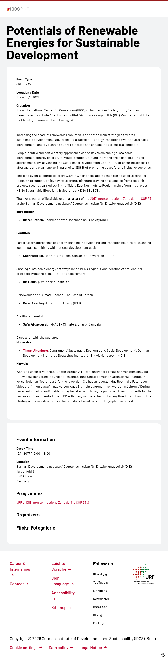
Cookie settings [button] (24, 647)
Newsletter (101, 599)
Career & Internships (20, 566)
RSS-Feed (100, 607)
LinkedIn (99, 590)
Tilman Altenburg (35, 350)
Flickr (97, 623)
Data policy (58, 647)
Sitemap (59, 607)
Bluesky (99, 574)
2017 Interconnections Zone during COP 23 (120, 198)
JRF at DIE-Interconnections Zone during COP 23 (51, 502)
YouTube (99, 582)
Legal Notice (90, 647)
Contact (17, 583)
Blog (96, 615)
